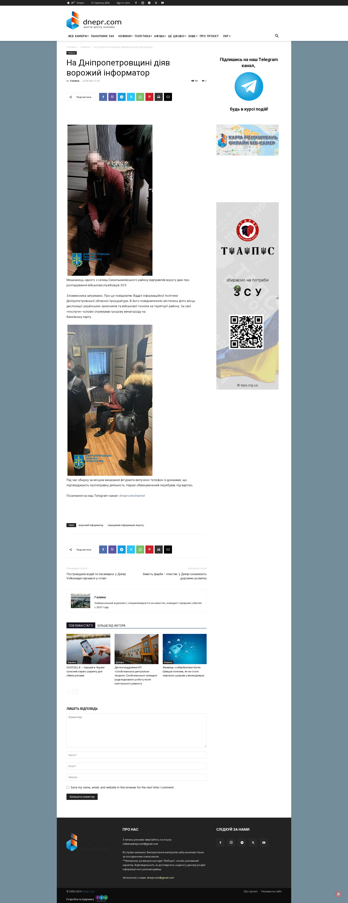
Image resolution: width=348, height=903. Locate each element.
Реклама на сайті (271, 891)
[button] (277, 36)
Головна (71, 47)
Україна (72, 662)
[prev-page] (68, 691)
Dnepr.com (88, 891)
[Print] (159, 97)
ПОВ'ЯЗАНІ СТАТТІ (81, 625)
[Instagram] (143, 3)
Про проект (209, 36)
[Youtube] (163, 3)
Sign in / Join (123, 2)
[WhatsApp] (140, 97)
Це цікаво (176, 36)
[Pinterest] (149, 97)
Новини (124, 36)
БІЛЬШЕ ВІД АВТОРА (111, 625)
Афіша (159, 36)
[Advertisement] (202, 20)
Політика (142, 36)
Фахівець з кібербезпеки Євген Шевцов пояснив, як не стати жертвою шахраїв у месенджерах (183, 671)
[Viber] (112, 97)
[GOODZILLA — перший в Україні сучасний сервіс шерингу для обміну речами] (88, 649)
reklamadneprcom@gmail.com (140, 844)
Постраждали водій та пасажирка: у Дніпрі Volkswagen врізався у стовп (96, 576)
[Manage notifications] (338, 894)
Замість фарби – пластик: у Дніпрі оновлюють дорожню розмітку (175, 576)
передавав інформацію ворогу (126, 525)
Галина (74, 80)
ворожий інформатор (91, 525)
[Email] (168, 97)
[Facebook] (136, 3)
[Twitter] (156, 3)
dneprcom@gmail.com (160, 877)
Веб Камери (77, 36)
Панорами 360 (102, 36)
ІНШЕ (192, 36)
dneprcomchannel (132, 496)
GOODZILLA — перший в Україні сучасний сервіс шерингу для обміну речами (85, 671)
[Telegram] (149, 3)
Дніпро (120, 662)
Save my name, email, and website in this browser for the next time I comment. (122, 787)
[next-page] (75, 691)
